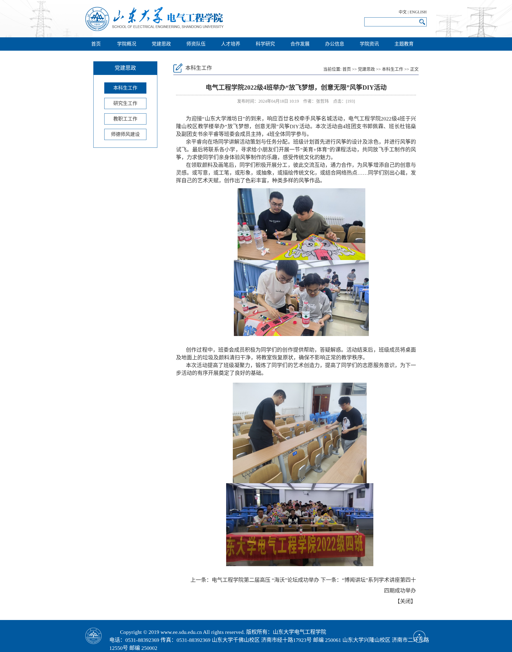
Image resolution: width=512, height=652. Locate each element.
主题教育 (404, 44)
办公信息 (334, 44)
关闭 (405, 601)
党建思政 (161, 44)
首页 (96, 44)
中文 (403, 12)
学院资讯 (369, 44)
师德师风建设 (125, 134)
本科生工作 (125, 88)
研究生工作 (125, 103)
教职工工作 (125, 119)
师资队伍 (196, 44)
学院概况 (126, 44)
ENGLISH (418, 12)
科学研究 (265, 44)
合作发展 (300, 44)
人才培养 (230, 44)
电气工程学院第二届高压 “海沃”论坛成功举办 (265, 580)
